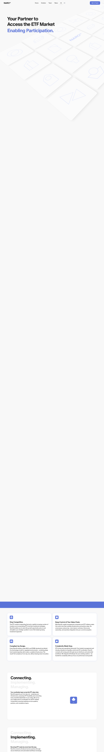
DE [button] (64, 3)
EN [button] (61, 3)
